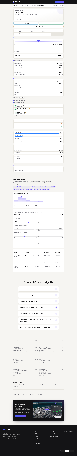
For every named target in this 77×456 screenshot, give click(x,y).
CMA (52, 23)
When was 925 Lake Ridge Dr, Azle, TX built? (32, 307)
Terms (57, 450)
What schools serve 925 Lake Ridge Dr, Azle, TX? (33, 313)
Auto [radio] (68, 450)
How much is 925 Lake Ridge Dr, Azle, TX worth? (33, 289)
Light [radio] (63, 450)
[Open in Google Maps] (63, 6)
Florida (36, 438)
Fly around (27, 23)
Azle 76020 (46, 252)
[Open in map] (47, 410)
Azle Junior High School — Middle (19, 384)
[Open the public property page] (60, 6)
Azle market (32, 394)
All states (37, 431)
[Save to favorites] (54, 6)
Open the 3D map (53, 433)
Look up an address (53, 431)
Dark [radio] (72, 450)
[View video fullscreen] (38, 416)
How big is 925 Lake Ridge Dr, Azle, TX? (30, 301)
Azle (31, 5)
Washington (38, 443)
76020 (34, 5)
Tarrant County (57, 252)
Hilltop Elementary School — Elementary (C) (48, 384)
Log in (63, 433)
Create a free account (67, 431)
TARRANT (23, 5)
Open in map (60, 1)
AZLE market (25, 394)
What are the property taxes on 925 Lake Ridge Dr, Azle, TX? (36, 327)
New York (37, 441)
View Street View (39, 26)
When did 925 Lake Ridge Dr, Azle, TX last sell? (32, 295)
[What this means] (21, 14)
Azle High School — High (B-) (18, 386)
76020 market (39, 394)
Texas (36, 436)
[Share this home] (56, 6)
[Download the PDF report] (58, 6)
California (37, 433)
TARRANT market (16, 394)
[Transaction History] (38, 100)
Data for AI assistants (54, 436)
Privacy (53, 450)
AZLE (27, 5)
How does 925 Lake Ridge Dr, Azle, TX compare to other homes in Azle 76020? (36, 320)
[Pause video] (35, 416)
